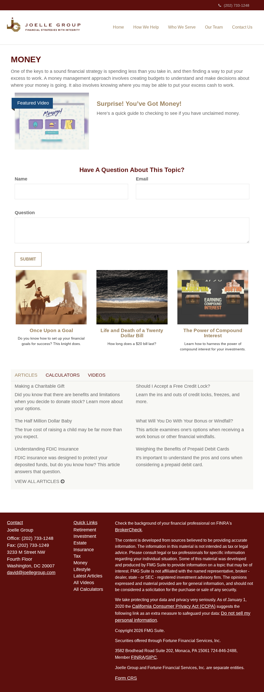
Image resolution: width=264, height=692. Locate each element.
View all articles (38, 481)
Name (21, 178)
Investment (84, 536)
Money (80, 562)
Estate (80, 543)
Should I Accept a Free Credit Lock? (173, 386)
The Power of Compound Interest (212, 333)
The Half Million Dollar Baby (43, 420)
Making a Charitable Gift (39, 386)
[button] (146, 27)
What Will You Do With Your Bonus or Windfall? (184, 420)
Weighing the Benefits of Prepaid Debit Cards (182, 449)
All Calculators (88, 589)
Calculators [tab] (63, 375)
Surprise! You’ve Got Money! (139, 103)
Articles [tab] (26, 375)
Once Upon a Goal (51, 330)
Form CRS (126, 678)
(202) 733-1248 (236, 5)
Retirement (84, 529)
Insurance (83, 549)
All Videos (83, 582)
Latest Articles (87, 575)
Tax (77, 556)
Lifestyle (81, 569)
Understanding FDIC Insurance (47, 449)
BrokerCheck (128, 529)
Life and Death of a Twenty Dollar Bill (132, 333)
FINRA (138, 657)
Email (142, 178)
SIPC (151, 657)
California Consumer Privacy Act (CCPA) (174, 606)
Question (25, 212)
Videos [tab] (96, 375)
